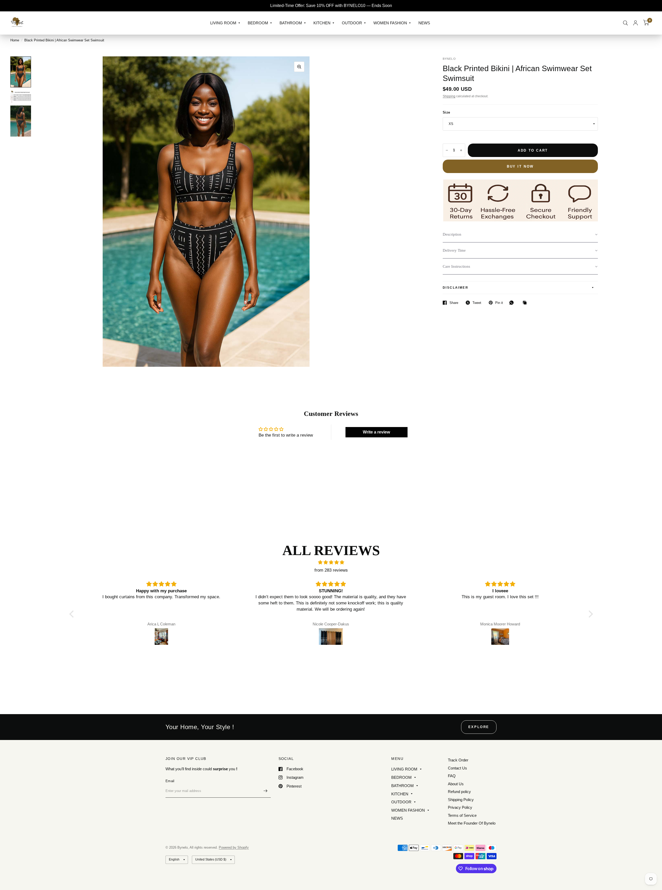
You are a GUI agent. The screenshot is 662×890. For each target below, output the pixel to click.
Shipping (449, 96)
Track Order (458, 760)
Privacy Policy (460, 807)
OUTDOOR (352, 23)
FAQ (452, 776)
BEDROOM (258, 23)
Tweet (476, 303)
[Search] (625, 23)
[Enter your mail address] (265, 791)
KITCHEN (321, 23)
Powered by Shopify (234, 847)
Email (170, 781)
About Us (456, 784)
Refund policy (459, 791)
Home (14, 40)
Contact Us (457, 768)
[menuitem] (225, 23)
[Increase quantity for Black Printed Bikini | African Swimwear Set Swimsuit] (461, 150)
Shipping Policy (461, 799)
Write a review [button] (376, 432)
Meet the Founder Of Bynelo (471, 823)
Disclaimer (455, 287)
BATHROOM (291, 23)
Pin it (499, 303)
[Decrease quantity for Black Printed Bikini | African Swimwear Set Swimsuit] (447, 150)
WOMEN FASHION (390, 23)
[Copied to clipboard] (526, 303)
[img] (331, 562)
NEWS (424, 23)
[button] (520, 235)
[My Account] (635, 23)
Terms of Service (462, 815)
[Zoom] (299, 67)
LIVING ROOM (223, 23)
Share (453, 303)
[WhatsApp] (512, 303)
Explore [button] (478, 727)
